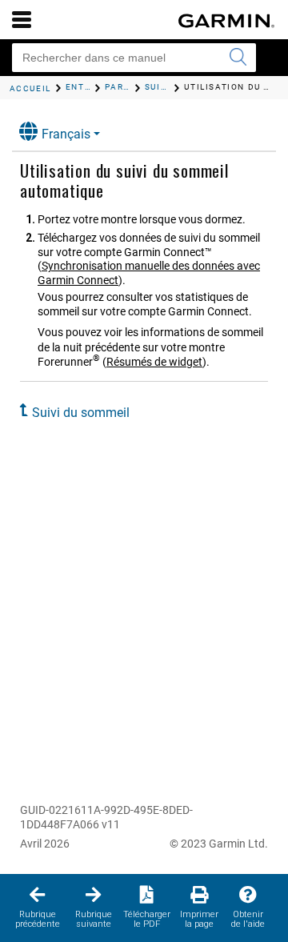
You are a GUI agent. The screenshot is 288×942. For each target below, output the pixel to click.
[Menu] (21, 19)
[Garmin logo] (226, 21)
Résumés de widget (154, 361)
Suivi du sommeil (81, 412)
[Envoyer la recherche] (237, 57)
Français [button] (66, 134)
